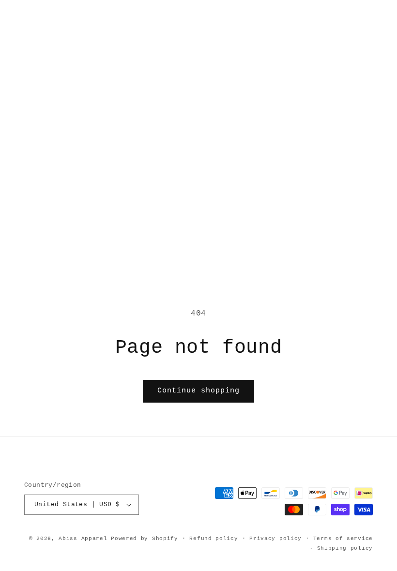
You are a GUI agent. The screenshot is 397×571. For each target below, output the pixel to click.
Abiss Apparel (83, 538)
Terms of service (343, 538)
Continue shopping (198, 391)
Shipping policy (345, 548)
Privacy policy (275, 538)
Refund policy (213, 538)
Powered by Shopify (144, 538)
